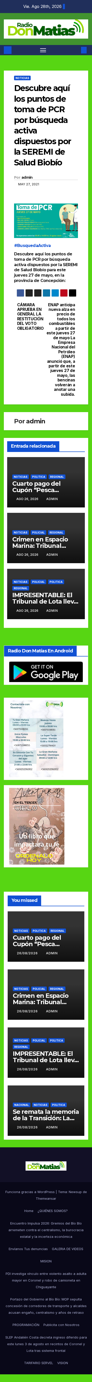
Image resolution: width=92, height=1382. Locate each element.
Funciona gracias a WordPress (30, 1192)
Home (28, 1211)
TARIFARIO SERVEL (38, 1363)
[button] (76, 50)
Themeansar (46, 1198)
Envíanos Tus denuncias (28, 1249)
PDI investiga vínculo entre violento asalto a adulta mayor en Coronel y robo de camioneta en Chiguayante (46, 1280)
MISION (46, 1261)
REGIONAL (57, 476)
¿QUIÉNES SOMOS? (53, 1211)
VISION (62, 1363)
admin (27, 177)
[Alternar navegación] (43, 50)
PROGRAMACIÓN (26, 1325)
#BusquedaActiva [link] (32, 245)
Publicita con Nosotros (61, 1325)
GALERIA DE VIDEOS (67, 1249)
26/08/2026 (28, 953)
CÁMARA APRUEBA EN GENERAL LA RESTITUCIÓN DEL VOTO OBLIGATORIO (30, 317)
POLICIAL (38, 532)
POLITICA (38, 476)
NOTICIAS (22, 78)
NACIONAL (21, 1104)
